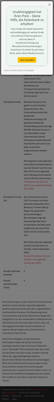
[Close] (49, 4)
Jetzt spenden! (27, 59)
